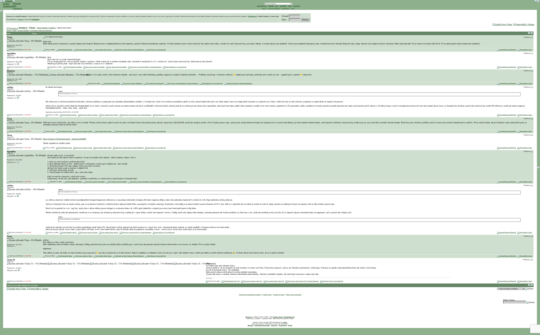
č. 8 (532, 185)
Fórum (32, 28)
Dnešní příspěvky (23, 30)
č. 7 (532, 151)
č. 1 (532, 37)
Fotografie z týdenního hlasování (41, 30)
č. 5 (532, 118)
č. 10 (531, 259)
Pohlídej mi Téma (278, 294)
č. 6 (532, 135)
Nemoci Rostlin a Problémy (46, 28)
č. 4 (532, 87)
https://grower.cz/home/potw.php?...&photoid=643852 (64, 139)
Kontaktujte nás (289, 317)
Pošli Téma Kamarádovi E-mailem (250, 294)
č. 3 (532, 70)
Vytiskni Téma (266, 294)
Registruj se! (252, 16)
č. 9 (532, 236)
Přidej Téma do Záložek (293, 294)
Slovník (9, 30)
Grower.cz (23, 28)
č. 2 (532, 53)
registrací (21, 19)
